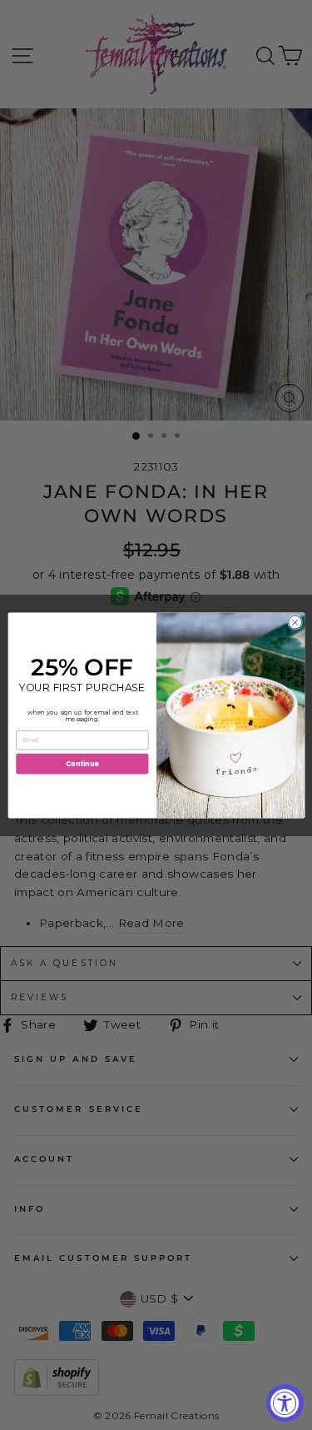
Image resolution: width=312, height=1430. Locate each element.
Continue (81, 762)
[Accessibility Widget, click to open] (285, 1403)
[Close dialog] (294, 622)
